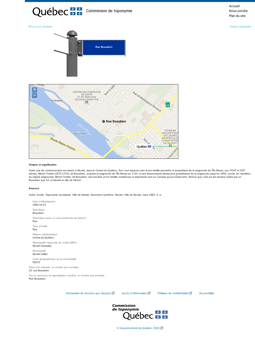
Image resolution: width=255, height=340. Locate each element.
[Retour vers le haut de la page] (243, 313)
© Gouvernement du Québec (165, 146)
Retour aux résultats (40, 26)
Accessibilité (206, 293)
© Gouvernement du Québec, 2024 (138, 328)
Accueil (234, 6)
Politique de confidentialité (173, 293)
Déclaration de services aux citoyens (88, 293)
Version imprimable (240, 26)
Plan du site (237, 16)
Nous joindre (238, 11)
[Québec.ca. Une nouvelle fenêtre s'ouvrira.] (57, 11)
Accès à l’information (134, 293)
